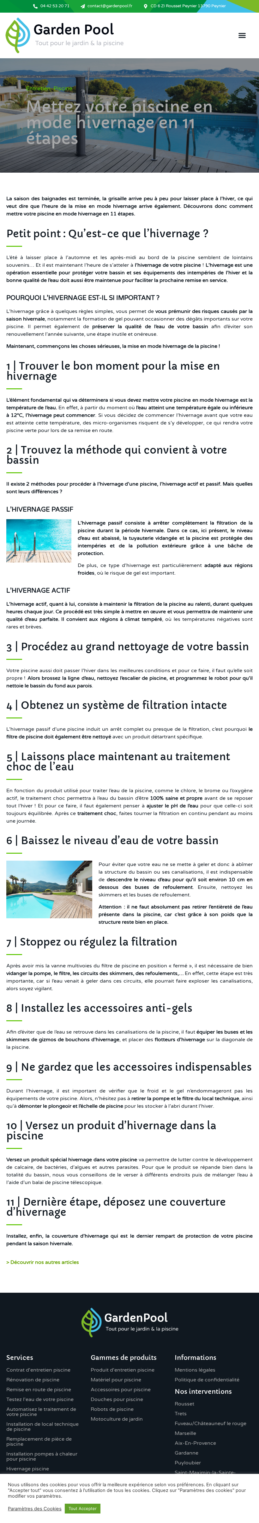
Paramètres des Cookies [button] (35, 1509)
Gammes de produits (124, 1358)
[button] (242, 35)
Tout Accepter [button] (83, 1508)
